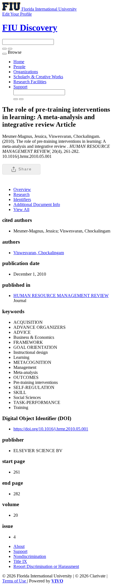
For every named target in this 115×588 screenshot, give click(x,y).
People (19, 66)
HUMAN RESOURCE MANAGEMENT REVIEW (61, 295)
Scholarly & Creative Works (38, 76)
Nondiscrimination (29, 556)
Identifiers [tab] (22, 199)
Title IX (20, 561)
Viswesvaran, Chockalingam (38, 252)
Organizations (25, 71)
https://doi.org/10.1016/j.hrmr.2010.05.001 (50, 429)
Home (18, 61)
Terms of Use (14, 581)
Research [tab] (21, 194)
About (19, 546)
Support (20, 86)
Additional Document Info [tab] (36, 204)
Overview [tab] (22, 189)
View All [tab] (21, 209)
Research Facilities (29, 81)
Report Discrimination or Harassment (46, 566)
